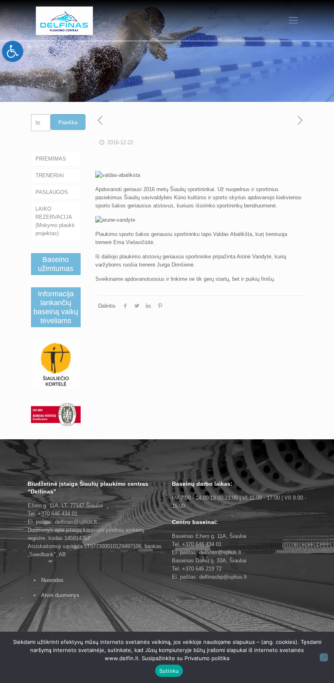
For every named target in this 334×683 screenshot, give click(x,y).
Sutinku (169, 671)
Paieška (67, 122)
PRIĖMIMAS (50, 159)
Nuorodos (52, 580)
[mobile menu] (293, 20)
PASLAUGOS (51, 192)
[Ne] (324, 657)
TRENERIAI (49, 175)
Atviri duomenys (60, 595)
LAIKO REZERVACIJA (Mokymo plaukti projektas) (55, 221)
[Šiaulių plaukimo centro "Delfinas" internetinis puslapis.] (64, 20)
